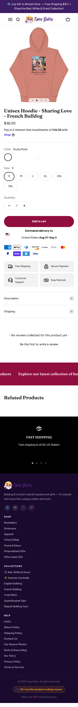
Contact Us (10, 638)
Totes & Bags (11, 539)
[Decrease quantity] (9, 206)
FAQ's (7, 621)
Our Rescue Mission (15, 644)
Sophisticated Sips (15, 600)
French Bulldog (13, 589)
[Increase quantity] (24, 206)
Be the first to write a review (39, 344)
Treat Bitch (10, 594)
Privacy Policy (12, 661)
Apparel (8, 534)
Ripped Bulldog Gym (16, 606)
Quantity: (10, 197)
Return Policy (12, 627)
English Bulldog (13, 583)
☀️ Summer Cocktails (16, 577)
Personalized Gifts (14, 551)
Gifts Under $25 (13, 556)
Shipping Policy (13, 633)
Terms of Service (14, 667)
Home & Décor (12, 545)
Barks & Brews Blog (15, 650)
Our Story (10, 655)
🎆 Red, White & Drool (17, 572)
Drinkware (10, 528)
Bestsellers (10, 522)
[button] (39, 343)
